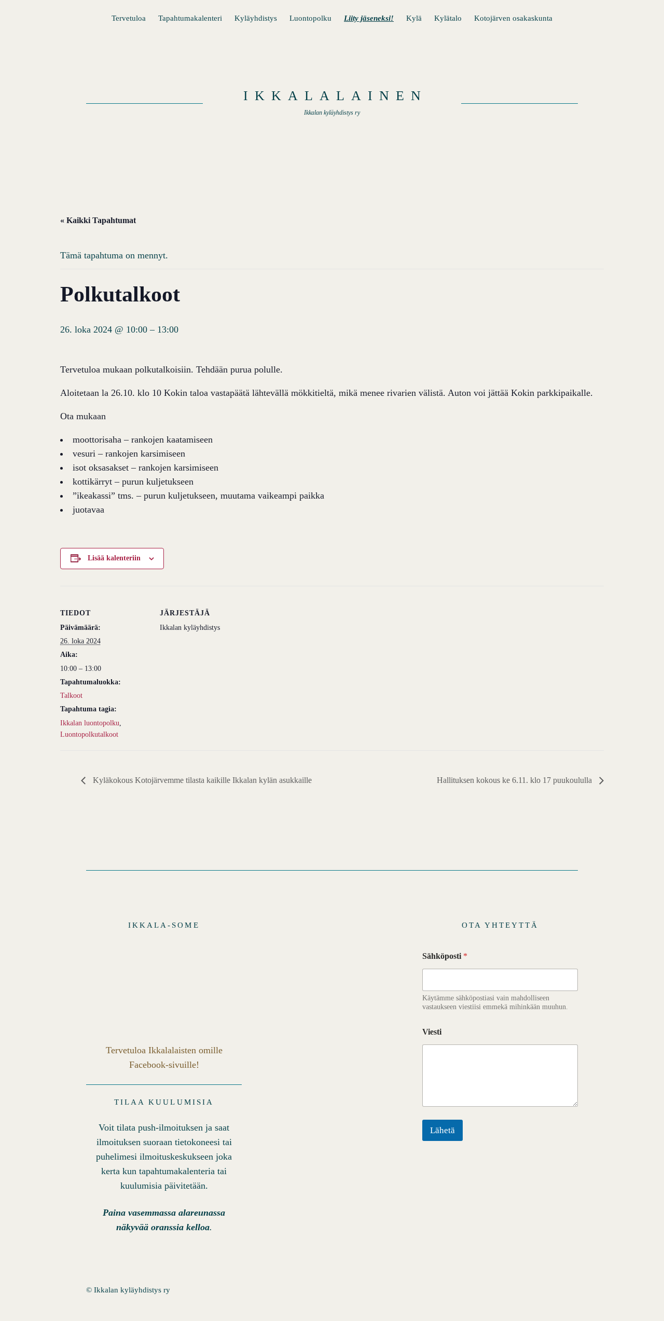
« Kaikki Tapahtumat (98, 220)
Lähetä (442, 1130)
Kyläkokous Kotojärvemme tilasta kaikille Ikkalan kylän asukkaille (201, 780)
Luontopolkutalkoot (89, 734)
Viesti (431, 1031)
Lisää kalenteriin (114, 558)
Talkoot (71, 695)
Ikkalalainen (335, 95)
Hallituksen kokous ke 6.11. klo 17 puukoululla (515, 780)
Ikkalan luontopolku (89, 723)
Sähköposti (444, 956)
